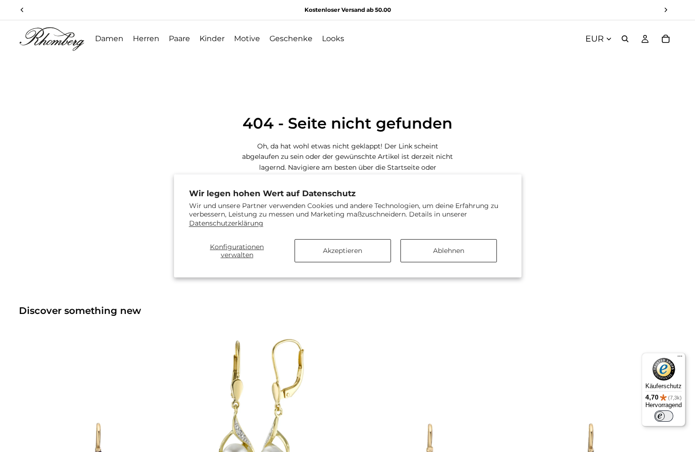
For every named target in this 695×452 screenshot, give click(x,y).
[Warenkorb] (665, 38)
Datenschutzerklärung (226, 222)
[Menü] (680, 358)
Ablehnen (448, 250)
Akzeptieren (342, 250)
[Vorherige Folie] (33, 412)
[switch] (663, 416)
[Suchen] (625, 38)
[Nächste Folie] (165, 412)
